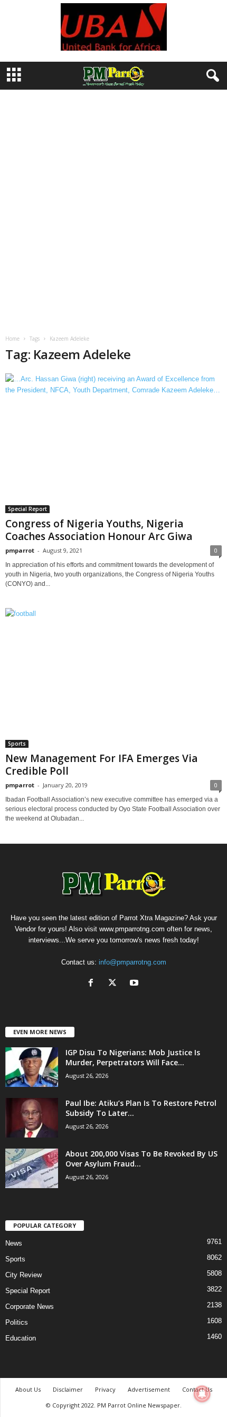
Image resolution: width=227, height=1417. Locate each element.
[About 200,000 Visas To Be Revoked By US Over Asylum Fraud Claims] (31, 1168)
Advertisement (149, 1389)
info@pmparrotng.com (132, 962)
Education (20, 1338)
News (13, 1243)
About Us (28, 1389)
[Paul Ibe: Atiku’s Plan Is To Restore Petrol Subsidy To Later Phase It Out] (31, 1118)
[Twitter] (115, 984)
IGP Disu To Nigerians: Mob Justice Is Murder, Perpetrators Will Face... (132, 1057)
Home (12, 338)
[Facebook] (93, 984)
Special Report (27, 509)
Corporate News (29, 1306)
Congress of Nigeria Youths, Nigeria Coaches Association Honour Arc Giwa (98, 530)
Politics (16, 1322)
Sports (17, 743)
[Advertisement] (113, 208)
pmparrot (19, 550)
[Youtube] (135, 984)
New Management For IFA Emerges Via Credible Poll (101, 764)
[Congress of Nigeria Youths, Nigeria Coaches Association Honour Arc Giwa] (113, 443)
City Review (23, 1275)
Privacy (105, 1389)
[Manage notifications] (202, 1393)
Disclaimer (68, 1389)
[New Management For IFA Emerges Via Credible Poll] (113, 678)
